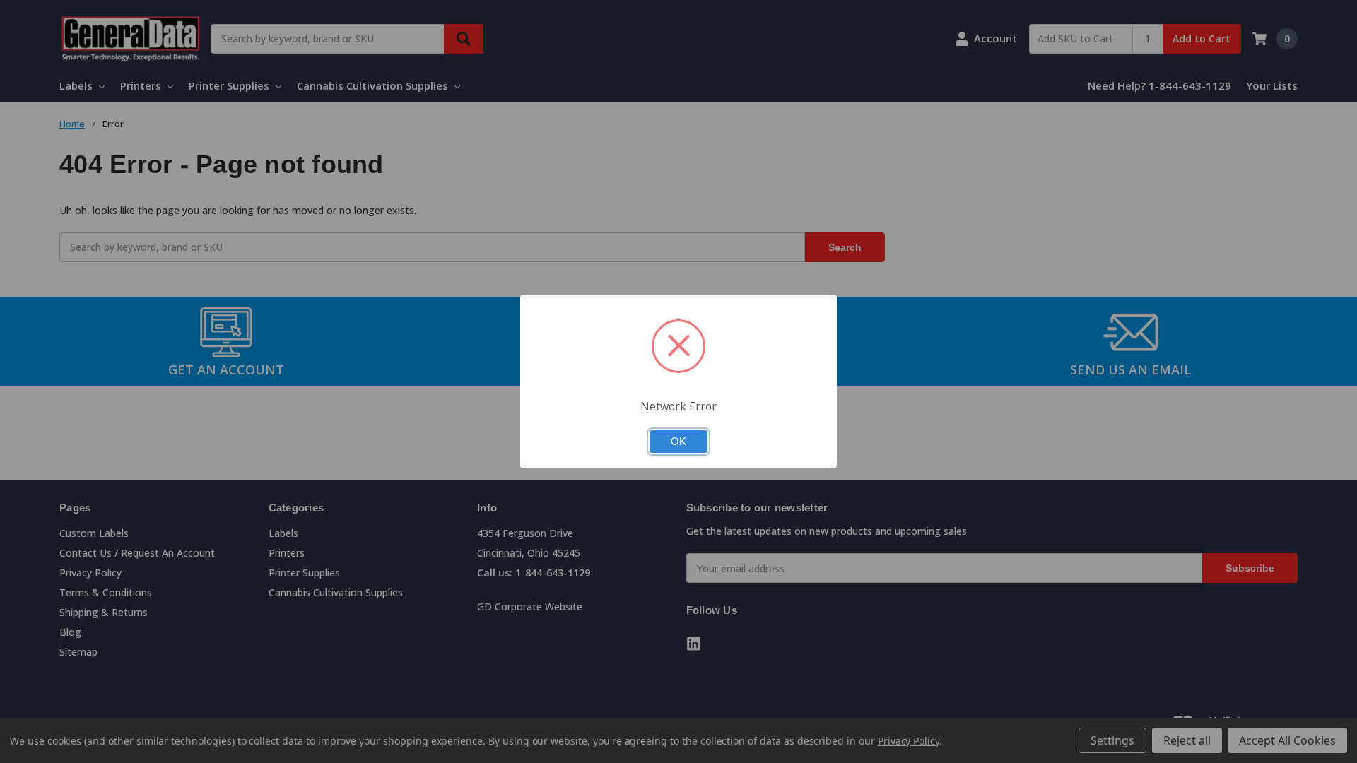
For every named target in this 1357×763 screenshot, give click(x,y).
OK (678, 441)
